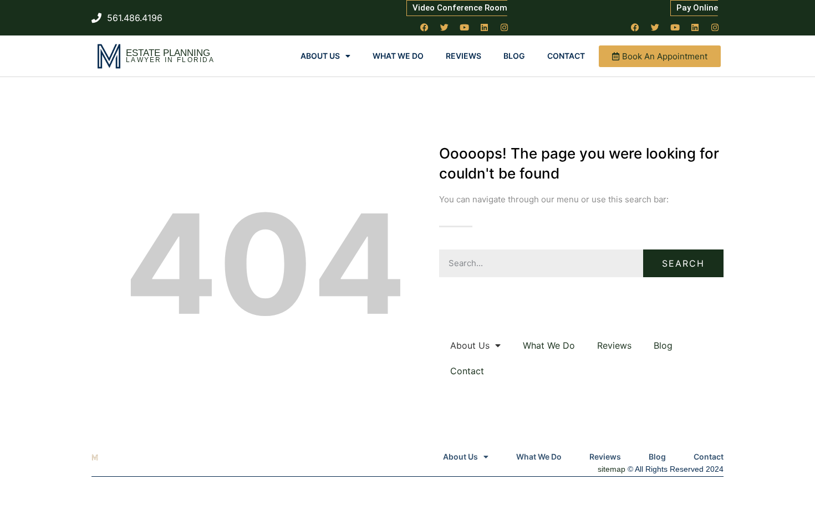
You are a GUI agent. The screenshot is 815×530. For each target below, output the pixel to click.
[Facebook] (424, 27)
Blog (514, 55)
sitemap (611, 469)
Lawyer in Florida (170, 60)
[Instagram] (504, 27)
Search (683, 263)
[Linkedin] (484, 27)
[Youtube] (464, 27)
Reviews (463, 55)
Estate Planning (168, 53)
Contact (566, 55)
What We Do (398, 55)
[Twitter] (444, 27)
